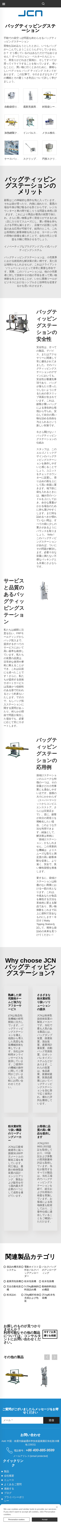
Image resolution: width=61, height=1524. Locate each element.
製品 (6, 1471)
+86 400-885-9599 (40, 1450)
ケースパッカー (13, 158)
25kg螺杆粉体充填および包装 (31, 1297)
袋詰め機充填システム (14, 1268)
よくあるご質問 (13, 1484)
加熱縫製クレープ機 (15, 132)
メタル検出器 (49, 132)
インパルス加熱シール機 (37, 132)
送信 (51, 1420)
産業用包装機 (14, 1281)
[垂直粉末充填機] (44, 1377)
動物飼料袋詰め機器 (49, 1288)
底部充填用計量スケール (37, 106)
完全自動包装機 (14, 1288)
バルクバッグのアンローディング (49, 1269)
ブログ (8, 1493)
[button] (47, 1357)
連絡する (9, 1488)
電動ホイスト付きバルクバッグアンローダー (31, 1271)
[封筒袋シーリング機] (17, 1377)
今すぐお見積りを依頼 (50, 1334)
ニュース (9, 1480)
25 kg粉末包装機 (48, 1296)
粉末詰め (11, 1294)
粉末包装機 (30, 1281)
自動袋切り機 (12, 106)
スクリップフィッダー (35, 158)
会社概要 (9, 1475)
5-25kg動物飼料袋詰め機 (31, 1288)
